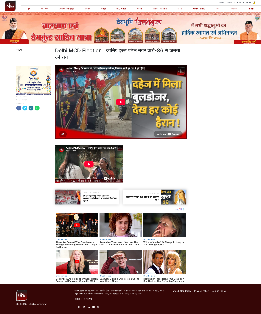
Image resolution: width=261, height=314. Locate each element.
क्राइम (103, 8)
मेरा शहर (251, 8)
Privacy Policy (201, 291)
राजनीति (87, 8)
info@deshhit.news (38, 304)
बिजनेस (139, 8)
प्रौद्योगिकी (233, 8)
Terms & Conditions (181, 291)
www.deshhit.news (83, 290)
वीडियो (180, 8)
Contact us (230, 2)
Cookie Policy (219, 291)
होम (29, 8)
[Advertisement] (33, 153)
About (221, 2)
